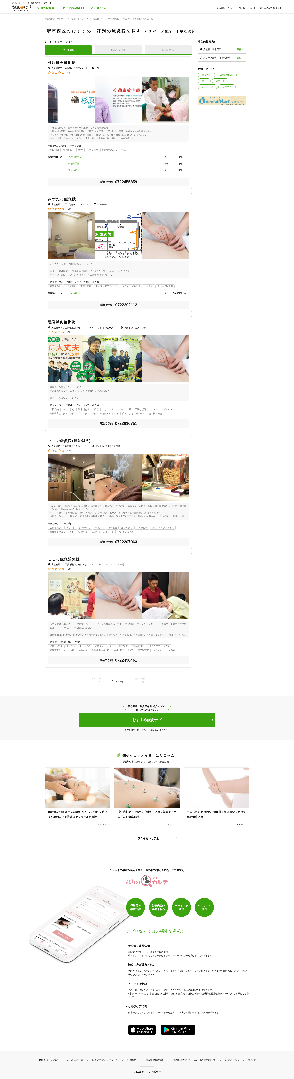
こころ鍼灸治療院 (64, 559)
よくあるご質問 (75, 1060)
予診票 (241, 8)
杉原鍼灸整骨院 (62, 62)
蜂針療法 (72, 170)
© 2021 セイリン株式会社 (147, 1071)
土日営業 (206, 75)
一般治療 (72, 293)
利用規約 (132, 1060)
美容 (204, 81)
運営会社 (253, 1060)
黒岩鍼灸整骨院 (62, 322)
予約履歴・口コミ (225, 8)
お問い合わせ (232, 1060)
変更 (239, 49)
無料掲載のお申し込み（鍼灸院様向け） (194, 1060)
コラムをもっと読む (147, 838)
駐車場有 (227, 86)
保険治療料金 (75, 157)
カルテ (252, 8)
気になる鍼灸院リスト (271, 8)
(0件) (69, 73)
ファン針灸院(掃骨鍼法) (69, 441)
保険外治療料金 (76, 163)
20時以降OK (226, 75)
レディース (207, 86)
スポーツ (220, 81)
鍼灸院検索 (47, 8)
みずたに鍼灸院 (62, 199)
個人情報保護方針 (155, 1060)
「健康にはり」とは (47, 1060)
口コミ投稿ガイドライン (105, 1060)
